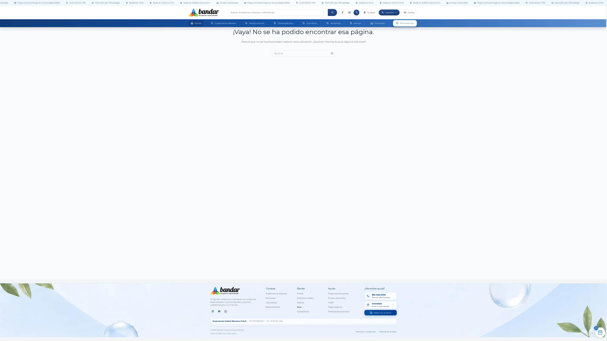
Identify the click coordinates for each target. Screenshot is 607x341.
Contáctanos (303, 312)
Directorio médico (305, 298)
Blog (300, 307)
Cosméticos (271, 303)
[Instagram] (349, 12)
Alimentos (270, 298)
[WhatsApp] (225, 311)
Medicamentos (273, 307)
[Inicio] (207, 12)
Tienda (300, 294)
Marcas (300, 303)
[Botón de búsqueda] (332, 53)
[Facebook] (342, 12)
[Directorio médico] (356, 12)
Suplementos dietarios (276, 294)
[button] (409, 12)
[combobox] (300, 53)
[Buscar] (332, 12)
